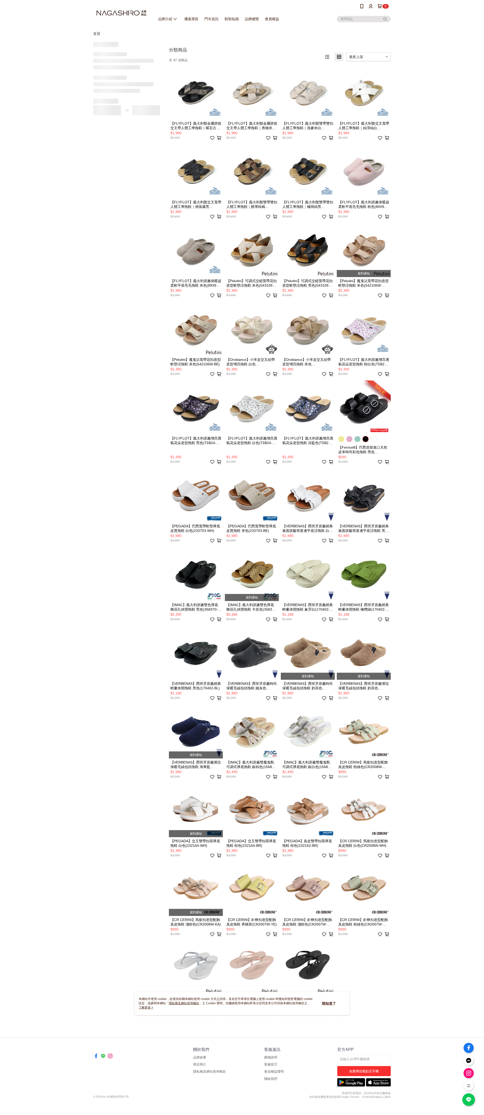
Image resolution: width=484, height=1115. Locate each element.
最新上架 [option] (356, 57)
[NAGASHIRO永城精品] (121, 13)
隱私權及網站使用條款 (209, 1071)
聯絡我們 (270, 1079)
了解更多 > (146, 1007)
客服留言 (270, 1064)
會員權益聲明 (274, 1071)
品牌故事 (199, 1057)
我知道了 (329, 1003)
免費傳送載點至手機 (364, 1071)
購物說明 (270, 1057)
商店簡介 (199, 1064)
